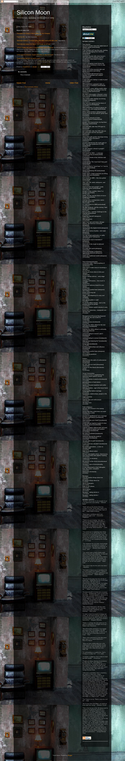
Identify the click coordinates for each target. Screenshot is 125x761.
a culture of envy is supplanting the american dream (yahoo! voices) (93, 375)
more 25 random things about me (93, 477)
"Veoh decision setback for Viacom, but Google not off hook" (34, 44)
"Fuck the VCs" (21, 37)
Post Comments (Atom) (31, 87)
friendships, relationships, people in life (95, 394)
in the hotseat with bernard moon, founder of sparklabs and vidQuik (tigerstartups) (93, 75)
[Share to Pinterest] (49, 67)
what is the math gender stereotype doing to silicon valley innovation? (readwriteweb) (95, 138)
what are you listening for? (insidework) (95, 341)
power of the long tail (89, 292)
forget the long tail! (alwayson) (92, 216)
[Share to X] (45, 67)
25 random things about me (91, 480)
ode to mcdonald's (88, 483)
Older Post (74, 83)
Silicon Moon (33, 12)
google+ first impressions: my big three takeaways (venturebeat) (95, 122)
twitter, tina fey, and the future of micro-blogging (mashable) (94, 196)
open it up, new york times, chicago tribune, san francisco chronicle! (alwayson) (93, 223)
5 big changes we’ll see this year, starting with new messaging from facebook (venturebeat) (95, 52)
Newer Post (21, 83)
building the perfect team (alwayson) (93, 289)
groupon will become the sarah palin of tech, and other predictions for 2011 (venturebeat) (94, 144)
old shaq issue (87, 402)
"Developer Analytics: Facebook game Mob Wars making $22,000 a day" (37, 40)
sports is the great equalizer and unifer (94, 385)
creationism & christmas (90, 458)
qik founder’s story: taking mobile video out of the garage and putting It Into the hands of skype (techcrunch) (95, 90)
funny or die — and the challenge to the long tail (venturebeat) (94, 212)
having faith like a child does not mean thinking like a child (94, 412)
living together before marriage (92, 391)
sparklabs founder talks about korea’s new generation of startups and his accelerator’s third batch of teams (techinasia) (94, 58)
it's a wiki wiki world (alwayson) (92, 248)
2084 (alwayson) (87, 219)
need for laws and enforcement (92, 399)
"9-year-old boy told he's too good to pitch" (29, 58)
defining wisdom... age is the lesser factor (95, 388)
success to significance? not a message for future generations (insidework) (95, 416)
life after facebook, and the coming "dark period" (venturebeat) (95, 208)
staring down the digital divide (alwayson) (95, 228)
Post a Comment (25, 75)
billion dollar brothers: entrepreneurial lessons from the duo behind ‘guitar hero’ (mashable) (95, 113)
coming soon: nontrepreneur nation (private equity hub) (93, 200)
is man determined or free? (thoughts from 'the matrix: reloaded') (94, 468)
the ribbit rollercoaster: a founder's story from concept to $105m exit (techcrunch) (95, 95)
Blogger (70, 755)
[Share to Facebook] (47, 67)
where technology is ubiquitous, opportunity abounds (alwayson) (92, 252)
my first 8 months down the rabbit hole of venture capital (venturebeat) (95, 46)
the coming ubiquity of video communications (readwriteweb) (92, 118)
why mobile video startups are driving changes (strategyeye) (94, 99)
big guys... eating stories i (90, 495)
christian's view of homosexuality (93, 464)
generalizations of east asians (91, 382)
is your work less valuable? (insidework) (95, 444)
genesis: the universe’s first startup (93, 408)
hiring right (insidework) (90, 344)
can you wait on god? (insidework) (93, 441)
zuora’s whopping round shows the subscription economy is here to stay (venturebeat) (94, 65)
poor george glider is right (91, 300)
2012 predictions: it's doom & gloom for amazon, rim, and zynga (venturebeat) (95, 108)
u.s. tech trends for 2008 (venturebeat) (94, 204)
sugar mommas (87, 397)
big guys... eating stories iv (91, 492)
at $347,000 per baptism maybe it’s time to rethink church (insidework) (94, 423)
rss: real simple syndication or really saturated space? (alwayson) (94, 236)
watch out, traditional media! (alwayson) (95, 256)
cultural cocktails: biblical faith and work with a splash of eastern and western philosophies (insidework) (95, 429)
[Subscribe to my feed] (83, 38)
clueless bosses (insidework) (91, 322)
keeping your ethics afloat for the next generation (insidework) (94, 325)
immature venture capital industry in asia (95, 307)
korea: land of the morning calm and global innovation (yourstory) (94, 70)
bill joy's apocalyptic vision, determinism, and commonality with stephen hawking (95, 454)
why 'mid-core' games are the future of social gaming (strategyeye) (94, 103)
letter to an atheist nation (90, 451)
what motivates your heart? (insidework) (95, 420)
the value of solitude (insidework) (93, 433)
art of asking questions (89, 354)
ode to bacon (86, 489)
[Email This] (42, 67)
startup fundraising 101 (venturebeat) (94, 170)
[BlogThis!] (44, 67)
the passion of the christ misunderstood (95, 461)
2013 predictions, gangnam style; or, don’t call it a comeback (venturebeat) (94, 84)
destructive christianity (89, 471)
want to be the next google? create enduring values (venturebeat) (93, 187)
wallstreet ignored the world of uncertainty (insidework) (92, 437)
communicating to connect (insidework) (95, 338)
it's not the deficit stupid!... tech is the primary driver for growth (94, 303)
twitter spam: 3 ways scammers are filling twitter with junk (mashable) (95, 174)
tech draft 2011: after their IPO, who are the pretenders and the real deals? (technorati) (94, 132)
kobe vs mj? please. (89, 486)
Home (47, 83)
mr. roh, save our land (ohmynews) (93, 364)
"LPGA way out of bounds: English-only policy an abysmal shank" (35, 55)
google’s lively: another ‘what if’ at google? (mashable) (93, 191)
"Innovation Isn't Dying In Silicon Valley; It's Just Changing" (33, 33)
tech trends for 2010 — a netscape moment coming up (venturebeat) (93, 153)
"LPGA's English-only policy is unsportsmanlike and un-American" (35, 47)
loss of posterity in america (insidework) (95, 379)
